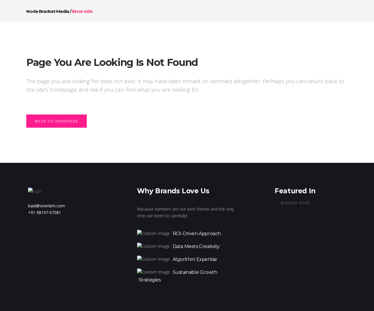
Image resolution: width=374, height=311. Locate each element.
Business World (295, 202)
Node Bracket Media (47, 11)
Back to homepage (56, 121)
